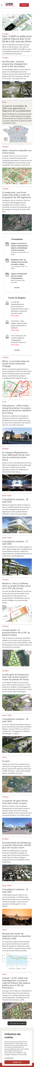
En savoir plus (8, 1058)
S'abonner (24, 5)
